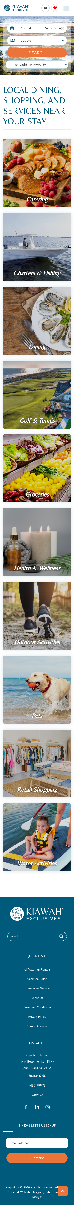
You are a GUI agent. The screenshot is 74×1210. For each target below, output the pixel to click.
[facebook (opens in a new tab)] (26, 1107)
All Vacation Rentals (37, 969)
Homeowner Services (37, 988)
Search (37, 52)
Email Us (37, 1094)
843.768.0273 (37, 1085)
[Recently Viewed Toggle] (45, 8)
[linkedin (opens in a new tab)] (37, 1107)
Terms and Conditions (37, 1007)
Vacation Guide (37, 979)
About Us (37, 998)
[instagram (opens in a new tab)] (47, 1107)
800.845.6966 (37, 1076)
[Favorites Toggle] (55, 8)
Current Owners (37, 1026)
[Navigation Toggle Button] (66, 8)
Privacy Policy (37, 1017)
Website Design (30, 1192)
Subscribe (37, 1158)
